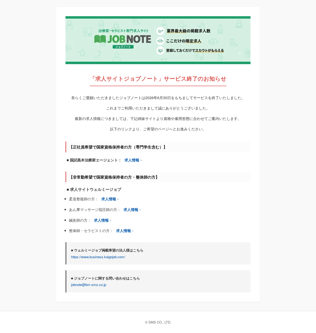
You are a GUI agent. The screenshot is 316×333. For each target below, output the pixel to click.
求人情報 (131, 160)
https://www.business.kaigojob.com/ (98, 256)
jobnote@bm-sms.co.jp (88, 284)
